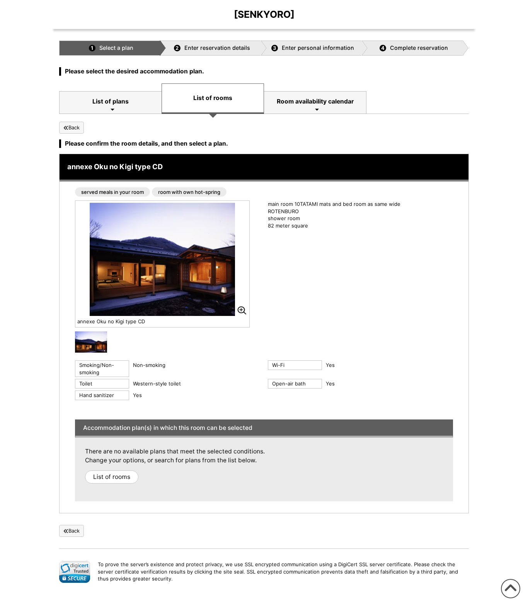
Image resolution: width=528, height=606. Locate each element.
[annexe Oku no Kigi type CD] (91, 343)
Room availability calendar (315, 101)
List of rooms (212, 98)
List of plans (110, 101)
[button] (74, 571)
